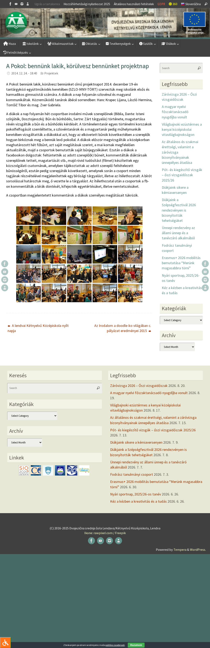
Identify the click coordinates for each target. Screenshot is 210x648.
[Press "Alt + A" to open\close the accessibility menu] (5, 642)
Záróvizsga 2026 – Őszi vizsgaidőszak (139, 385)
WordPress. (198, 549)
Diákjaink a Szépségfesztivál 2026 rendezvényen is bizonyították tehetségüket (179, 210)
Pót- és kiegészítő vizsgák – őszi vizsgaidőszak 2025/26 (182, 174)
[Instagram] (22, 4)
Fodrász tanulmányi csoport (131, 474)
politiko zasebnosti (115, 645)
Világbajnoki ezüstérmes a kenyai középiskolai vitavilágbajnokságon (182, 129)
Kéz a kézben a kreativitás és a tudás (138, 501)
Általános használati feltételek (134, 4)
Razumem (136, 645)
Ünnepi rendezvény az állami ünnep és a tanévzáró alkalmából (178, 232)
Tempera (179, 549)
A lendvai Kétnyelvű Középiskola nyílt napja (38, 328)
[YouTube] (16, 4)
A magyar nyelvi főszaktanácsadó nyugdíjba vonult (175, 111)
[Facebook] (10, 4)
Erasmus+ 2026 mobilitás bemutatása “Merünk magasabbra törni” (181, 262)
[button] (105, 22)
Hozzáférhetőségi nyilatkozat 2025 (87, 4)
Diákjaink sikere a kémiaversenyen (136, 442)
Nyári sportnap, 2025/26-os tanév (135, 494)
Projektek (51, 73)
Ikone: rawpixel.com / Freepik (105, 533)
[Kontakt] (28, 4)
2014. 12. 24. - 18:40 (24, 73)
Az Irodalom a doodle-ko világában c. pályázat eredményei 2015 (122, 328)
